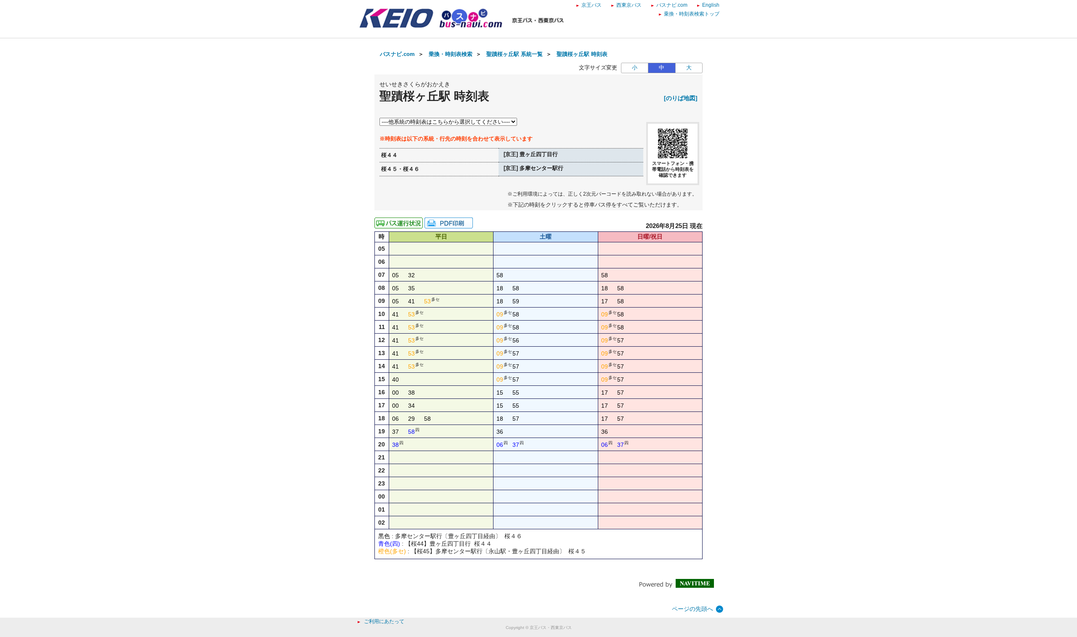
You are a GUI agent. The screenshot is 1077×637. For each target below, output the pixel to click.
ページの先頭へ (692, 608)
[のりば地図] (681, 98)
